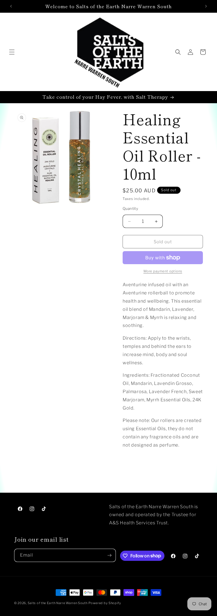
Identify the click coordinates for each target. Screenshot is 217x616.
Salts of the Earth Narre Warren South (58, 603)
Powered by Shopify (104, 603)
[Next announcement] (206, 6)
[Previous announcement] (11, 6)
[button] (12, 52)
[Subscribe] (109, 555)
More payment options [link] (163, 271)
